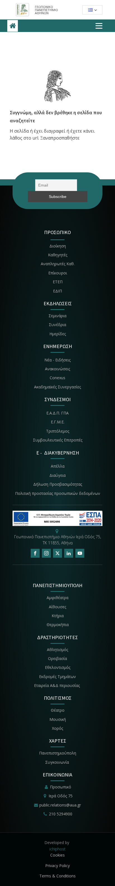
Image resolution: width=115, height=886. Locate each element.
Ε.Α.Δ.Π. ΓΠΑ (57, 413)
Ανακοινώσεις (57, 368)
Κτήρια (58, 615)
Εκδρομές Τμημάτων (57, 676)
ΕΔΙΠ (57, 291)
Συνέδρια (57, 324)
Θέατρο (57, 710)
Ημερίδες (57, 333)
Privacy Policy (57, 865)
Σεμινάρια (57, 315)
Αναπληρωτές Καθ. (58, 263)
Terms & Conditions (57, 875)
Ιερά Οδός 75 (61, 795)
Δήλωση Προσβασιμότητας (57, 484)
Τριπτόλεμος (57, 431)
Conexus (57, 377)
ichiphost (57, 849)
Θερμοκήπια (58, 624)
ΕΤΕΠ (58, 281)
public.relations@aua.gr (60, 805)
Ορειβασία (57, 658)
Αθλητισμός (57, 649)
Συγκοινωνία (57, 762)
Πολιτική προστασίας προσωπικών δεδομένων (57, 493)
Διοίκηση (57, 246)
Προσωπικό (60, 787)
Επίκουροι (57, 273)
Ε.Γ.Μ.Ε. (57, 422)
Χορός (57, 728)
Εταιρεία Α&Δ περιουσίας (57, 685)
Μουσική (57, 719)
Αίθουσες (57, 606)
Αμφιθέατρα (57, 597)
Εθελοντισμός (57, 667)
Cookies (57, 855)
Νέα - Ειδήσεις (57, 360)
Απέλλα (57, 466)
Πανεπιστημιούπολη (57, 753)
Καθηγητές (57, 254)
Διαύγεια (57, 475)
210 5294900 (60, 813)
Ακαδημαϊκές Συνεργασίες (57, 386)
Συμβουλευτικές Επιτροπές (57, 440)
